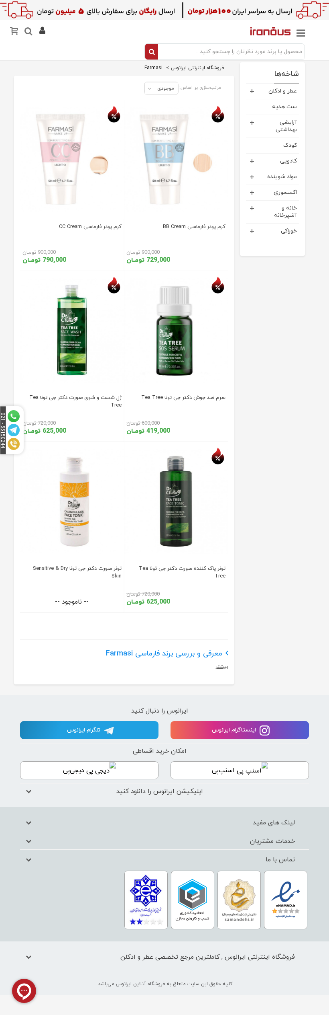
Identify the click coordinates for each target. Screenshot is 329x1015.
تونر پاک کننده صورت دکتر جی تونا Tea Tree (182, 572)
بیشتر (221, 667)
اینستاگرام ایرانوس (235, 730)
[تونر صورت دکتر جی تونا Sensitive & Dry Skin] (72, 501)
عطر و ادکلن (282, 91)
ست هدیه (284, 107)
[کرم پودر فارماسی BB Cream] (176, 159)
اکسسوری (285, 192)
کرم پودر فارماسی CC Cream (90, 226)
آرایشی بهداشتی (286, 126)
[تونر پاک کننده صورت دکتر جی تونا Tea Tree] (176, 501)
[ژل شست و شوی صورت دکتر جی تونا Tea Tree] (72, 330)
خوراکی (289, 231)
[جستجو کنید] (28, 32)
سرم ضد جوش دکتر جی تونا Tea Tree (183, 397)
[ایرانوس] (270, 31)
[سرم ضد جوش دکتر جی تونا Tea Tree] (176, 330)
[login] (42, 32)
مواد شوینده (282, 177)
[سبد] (15, 33)
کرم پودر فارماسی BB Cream (194, 226)
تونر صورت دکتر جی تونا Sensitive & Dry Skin (77, 572)
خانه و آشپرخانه (285, 211)
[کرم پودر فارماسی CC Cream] (72, 159)
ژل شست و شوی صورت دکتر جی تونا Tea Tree (75, 401)
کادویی (288, 161)
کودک (290, 145)
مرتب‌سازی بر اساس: (200, 87)
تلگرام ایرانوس (84, 730)
